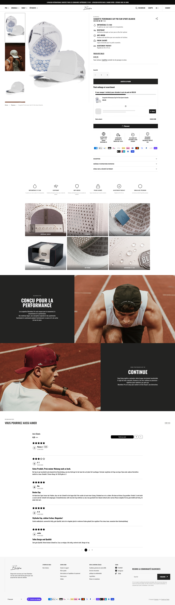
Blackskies (156, 599)
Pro (6, 8)
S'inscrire (162, 577)
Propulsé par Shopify (165, 599)
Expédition (104, 60)
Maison (6, 105)
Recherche (141, 8)
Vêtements (32, 8)
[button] (157, 18)
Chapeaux (13, 105)
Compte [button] (150, 8)
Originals (14, 8)
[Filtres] (136, 437)
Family (23, 8)
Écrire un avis (122, 437)
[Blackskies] (87, 8)
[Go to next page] (92, 550)
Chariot (167, 8)
